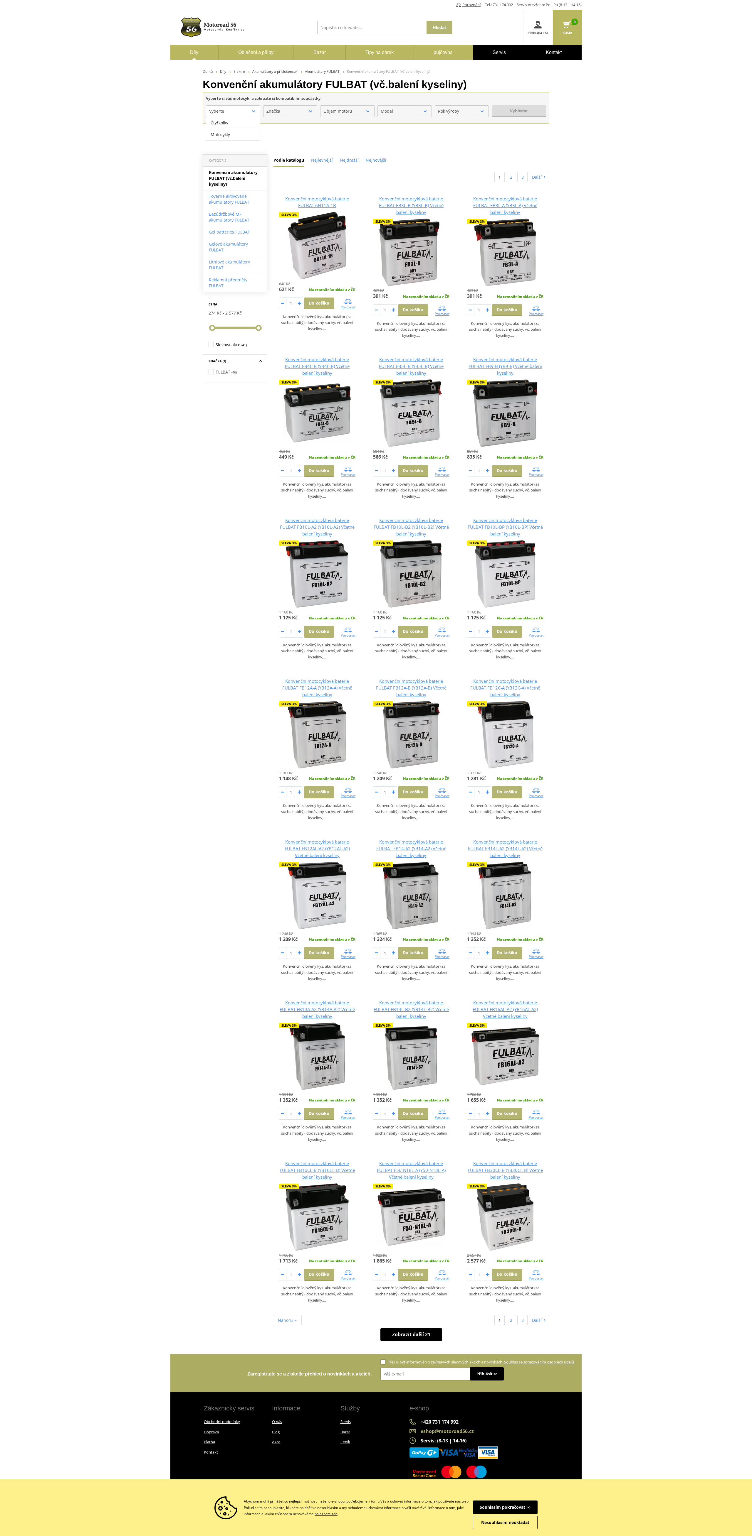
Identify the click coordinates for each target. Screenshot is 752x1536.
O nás (277, 1421)
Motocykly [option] (220, 134)
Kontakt (211, 1452)
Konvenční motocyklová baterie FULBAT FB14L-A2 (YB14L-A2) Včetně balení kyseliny (505, 848)
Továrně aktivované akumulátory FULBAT (229, 199)
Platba (209, 1441)
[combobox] (233, 111)
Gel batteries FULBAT (229, 232)
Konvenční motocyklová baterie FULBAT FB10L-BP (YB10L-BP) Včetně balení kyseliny (505, 527)
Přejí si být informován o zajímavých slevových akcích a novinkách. (480, 1362)
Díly (223, 71)
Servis (345, 1421)
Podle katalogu (288, 160)
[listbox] (233, 129)
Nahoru (286, 1320)
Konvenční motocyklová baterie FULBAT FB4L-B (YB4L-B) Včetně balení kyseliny (317, 366)
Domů (208, 71)
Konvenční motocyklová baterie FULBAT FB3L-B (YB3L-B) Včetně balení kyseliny (411, 205)
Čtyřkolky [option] (219, 123)
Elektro (239, 71)
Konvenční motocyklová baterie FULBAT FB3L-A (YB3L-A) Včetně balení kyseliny (505, 205)
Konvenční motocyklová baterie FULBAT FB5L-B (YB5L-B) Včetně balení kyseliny (411, 366)
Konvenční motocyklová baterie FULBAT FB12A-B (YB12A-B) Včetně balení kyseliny (411, 687)
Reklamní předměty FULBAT (228, 282)
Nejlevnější (322, 160)
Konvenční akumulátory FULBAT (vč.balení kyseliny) (233, 178)
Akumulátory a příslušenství (275, 71)
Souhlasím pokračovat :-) (505, 1507)
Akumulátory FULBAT (322, 71)
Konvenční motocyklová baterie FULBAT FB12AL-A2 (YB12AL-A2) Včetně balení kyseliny (317, 848)
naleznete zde (326, 1513)
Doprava (211, 1431)
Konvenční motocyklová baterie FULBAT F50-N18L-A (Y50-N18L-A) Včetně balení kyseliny (411, 1170)
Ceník (345, 1441)
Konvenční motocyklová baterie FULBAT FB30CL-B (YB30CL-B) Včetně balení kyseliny (505, 1170)
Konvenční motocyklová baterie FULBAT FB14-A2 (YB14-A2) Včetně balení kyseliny (411, 848)
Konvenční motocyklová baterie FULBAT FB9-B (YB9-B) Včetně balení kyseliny (505, 366)
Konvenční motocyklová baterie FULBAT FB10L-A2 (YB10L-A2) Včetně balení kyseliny (317, 527)
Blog (276, 1431)
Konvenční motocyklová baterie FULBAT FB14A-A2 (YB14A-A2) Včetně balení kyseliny (317, 1009)
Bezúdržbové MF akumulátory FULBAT (229, 217)
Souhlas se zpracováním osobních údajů (539, 1362)
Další (537, 177)
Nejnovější (376, 160)
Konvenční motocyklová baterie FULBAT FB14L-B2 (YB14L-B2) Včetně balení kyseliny (411, 1009)
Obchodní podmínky (222, 1421)
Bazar (345, 1431)
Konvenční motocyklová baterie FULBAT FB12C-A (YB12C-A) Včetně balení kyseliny (505, 687)
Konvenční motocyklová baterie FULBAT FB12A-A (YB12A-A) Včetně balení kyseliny (317, 687)
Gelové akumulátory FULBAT (228, 247)
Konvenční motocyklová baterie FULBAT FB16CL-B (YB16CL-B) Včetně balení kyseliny (317, 1170)
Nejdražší (349, 160)
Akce (276, 1441)
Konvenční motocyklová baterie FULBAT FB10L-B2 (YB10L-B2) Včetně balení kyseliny (411, 527)
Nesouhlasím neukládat (505, 1522)
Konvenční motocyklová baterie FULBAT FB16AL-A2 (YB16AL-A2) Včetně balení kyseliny (505, 1009)
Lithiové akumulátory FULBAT (229, 265)
